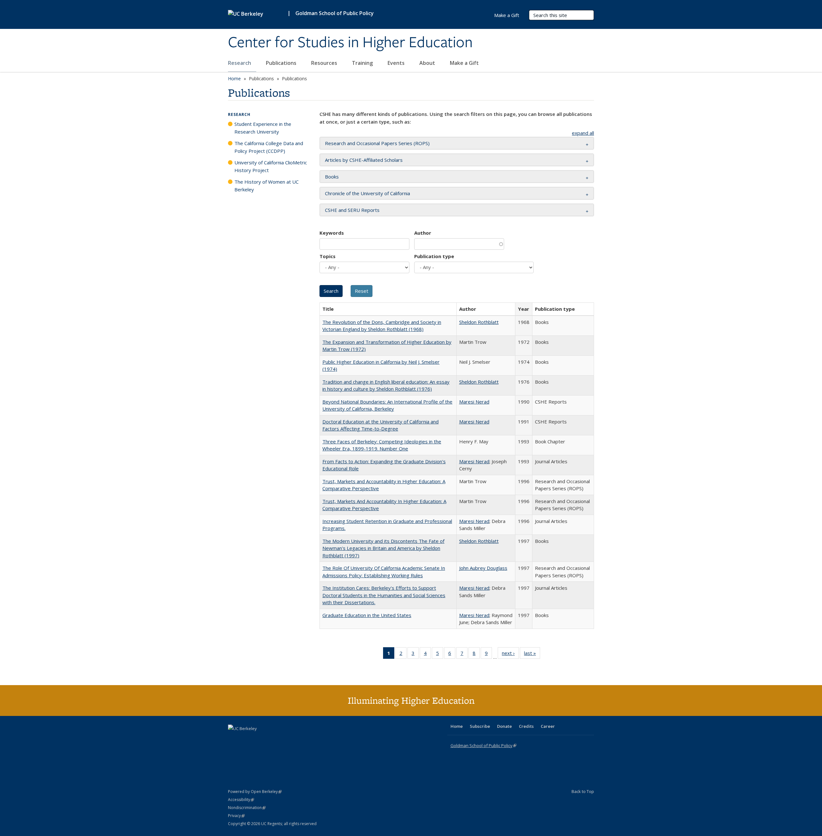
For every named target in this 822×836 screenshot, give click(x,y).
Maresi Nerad (474, 401)
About (427, 62)
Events (397, 62)
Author (422, 233)
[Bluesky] (283, 739)
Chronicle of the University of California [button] (367, 193)
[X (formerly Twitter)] (233, 739)
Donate (504, 726)
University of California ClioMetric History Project (270, 166)
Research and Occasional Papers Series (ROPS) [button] (377, 143)
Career (548, 726)
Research (240, 62)
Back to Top (583, 791)
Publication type (434, 256)
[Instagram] (271, 739)
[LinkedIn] (246, 739)
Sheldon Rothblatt (479, 322)
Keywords (331, 233)
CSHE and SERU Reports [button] (352, 210)
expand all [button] (583, 133)
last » (532, 654)
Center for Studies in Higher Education (350, 42)
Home (234, 78)
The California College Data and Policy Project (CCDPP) (268, 147)
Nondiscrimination (247, 807)
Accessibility (241, 799)
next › (510, 654)
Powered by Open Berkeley (255, 791)
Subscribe (480, 726)
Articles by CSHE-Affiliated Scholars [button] (364, 160)
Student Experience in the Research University (262, 128)
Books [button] (332, 176)
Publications (282, 62)
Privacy (236, 815)
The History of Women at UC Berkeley (266, 186)
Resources (324, 62)
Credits (526, 726)
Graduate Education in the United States (366, 615)
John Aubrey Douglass (483, 568)
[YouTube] (258, 739)
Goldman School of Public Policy (334, 13)
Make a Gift (464, 62)
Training (363, 62)
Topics (327, 256)
